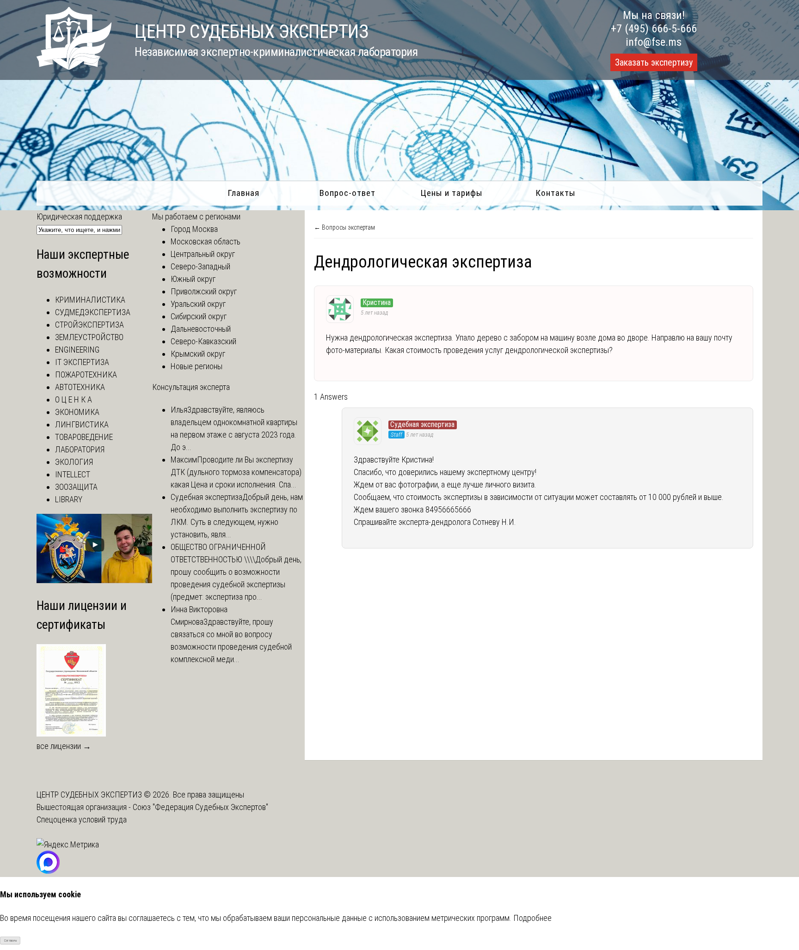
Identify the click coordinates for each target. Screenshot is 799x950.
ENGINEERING (77, 349)
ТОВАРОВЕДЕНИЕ (84, 437)
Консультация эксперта (191, 387)
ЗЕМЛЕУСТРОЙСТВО (89, 337)
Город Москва (194, 229)
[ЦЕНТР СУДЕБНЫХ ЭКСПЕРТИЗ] (74, 67)
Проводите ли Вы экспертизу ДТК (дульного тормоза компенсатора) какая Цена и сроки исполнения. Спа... (236, 472)
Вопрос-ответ (347, 193)
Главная (243, 193)
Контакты (555, 193)
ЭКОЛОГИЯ (74, 462)
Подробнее (532, 918)
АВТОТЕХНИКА (80, 387)
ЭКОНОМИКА (77, 412)
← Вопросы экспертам (344, 227)
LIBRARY (68, 499)
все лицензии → (64, 746)
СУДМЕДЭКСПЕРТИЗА (92, 312)
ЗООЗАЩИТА (76, 487)
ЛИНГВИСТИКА (82, 424)
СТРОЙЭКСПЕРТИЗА (89, 324)
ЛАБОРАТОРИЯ (79, 449)
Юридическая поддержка (79, 216)
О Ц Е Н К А (73, 399)
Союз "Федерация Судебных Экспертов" (200, 807)
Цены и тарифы (451, 193)
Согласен (10, 940)
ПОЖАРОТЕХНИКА (86, 374)
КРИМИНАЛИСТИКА (90, 299)
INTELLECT (72, 474)
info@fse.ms (654, 42)
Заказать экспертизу (654, 62)
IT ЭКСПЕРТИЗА (82, 362)
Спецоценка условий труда (82, 819)
